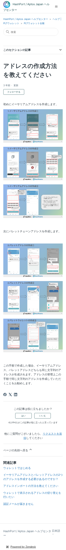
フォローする (13, 91)
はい (23, 415)
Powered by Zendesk (23, 546)
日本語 (56, 531)
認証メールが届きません (18, 504)
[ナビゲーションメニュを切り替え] (56, 7)
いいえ (42, 415)
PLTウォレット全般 (34, 23)
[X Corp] (10, 394)
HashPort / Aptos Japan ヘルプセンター (25, 18)
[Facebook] (5, 394)
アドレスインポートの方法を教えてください (30, 486)
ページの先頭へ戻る (16, 450)
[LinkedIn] (15, 394)
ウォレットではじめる (17, 468)
